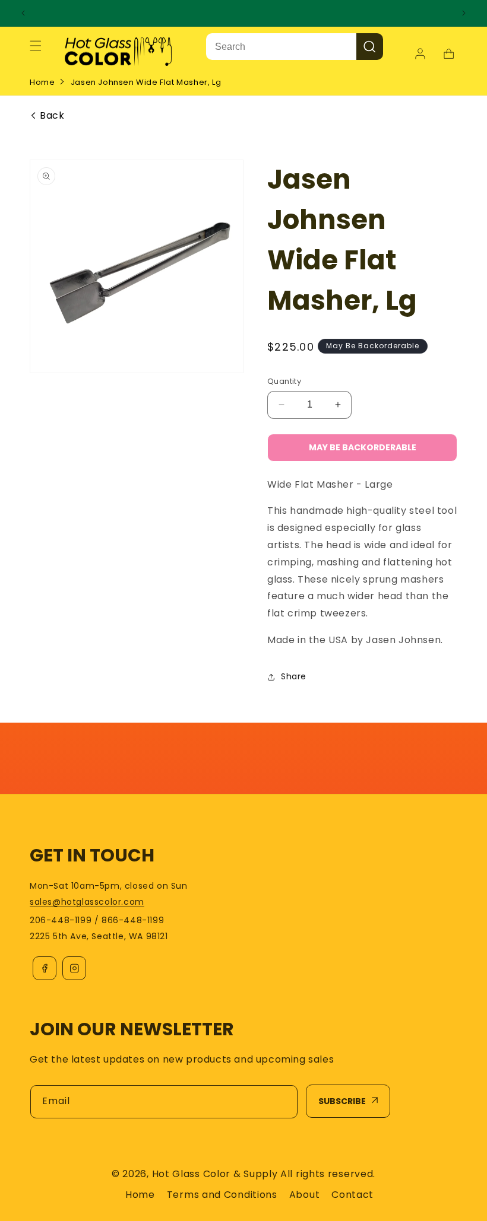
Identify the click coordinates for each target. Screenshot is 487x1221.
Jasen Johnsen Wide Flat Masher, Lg (146, 82)
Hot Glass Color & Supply (215, 1174)
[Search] (369, 46)
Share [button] (293, 676)
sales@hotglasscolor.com (87, 902)
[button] (36, 46)
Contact (352, 1194)
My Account (422, 54)
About (304, 1194)
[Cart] (448, 54)
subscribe (342, 1101)
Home (42, 82)
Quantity (284, 381)
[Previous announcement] (23, 13)
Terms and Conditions (222, 1194)
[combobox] (281, 46)
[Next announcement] (464, 13)
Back (52, 115)
